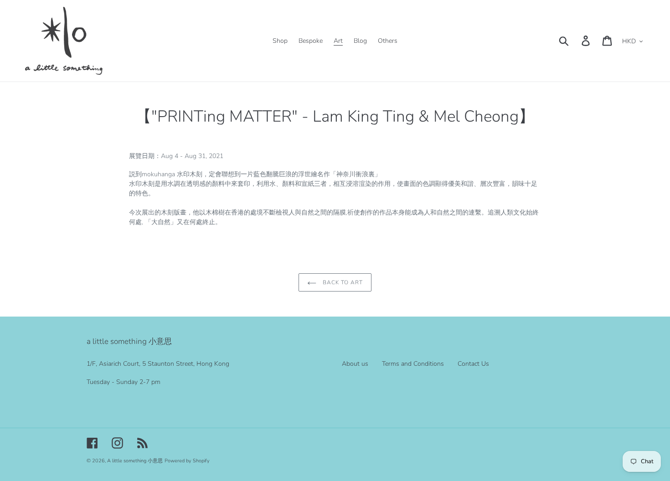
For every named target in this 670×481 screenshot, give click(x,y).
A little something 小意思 (135, 460)
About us (355, 363)
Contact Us (473, 363)
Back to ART (342, 282)
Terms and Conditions (413, 363)
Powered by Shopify (187, 460)
